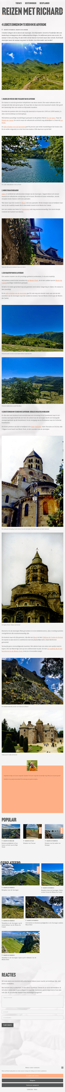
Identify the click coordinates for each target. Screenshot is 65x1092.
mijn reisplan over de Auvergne (14, 127)
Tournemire (25, 209)
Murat (23, 203)
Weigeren (32, 1080)
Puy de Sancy (50, 118)
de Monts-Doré (32, 280)
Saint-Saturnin (36, 427)
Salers (4, 194)
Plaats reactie (7, 1025)
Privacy (35, 1089)
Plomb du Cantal (7, 120)
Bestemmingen (30, 3)
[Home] (3, 3)
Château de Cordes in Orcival (52, 637)
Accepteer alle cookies (32, 1075)
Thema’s (19, 3)
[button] (62, 1067)
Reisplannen (44, 3)
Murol (35, 637)
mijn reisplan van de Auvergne (16, 293)
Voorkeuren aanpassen (32, 1085)
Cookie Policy (30, 1089)
